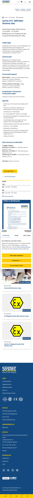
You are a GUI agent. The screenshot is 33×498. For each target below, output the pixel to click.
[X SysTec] (12, 470)
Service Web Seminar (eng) (12, 288)
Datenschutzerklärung (23, 247)
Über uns (4, 390)
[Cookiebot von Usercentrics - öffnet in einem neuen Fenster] (24, 231)
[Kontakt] (18, 2)
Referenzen (5, 427)
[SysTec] (9, 370)
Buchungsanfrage (9, 171)
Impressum (5, 461)
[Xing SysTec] (3, 470)
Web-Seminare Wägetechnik (9, 414)
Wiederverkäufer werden (8, 393)
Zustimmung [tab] (6, 235)
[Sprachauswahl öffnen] (21, 2)
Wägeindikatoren (6, 384)
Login (3, 464)
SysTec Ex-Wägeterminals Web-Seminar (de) (14, 345)
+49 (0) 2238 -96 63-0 (10, 445)
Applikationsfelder (7, 387)
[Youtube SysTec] (17, 470)
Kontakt (4, 450)
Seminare (29, 9)
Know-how (23, 9)
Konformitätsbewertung (8, 419)
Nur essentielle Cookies (16, 265)
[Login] (25, 2)
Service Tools (5, 417)
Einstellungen (15, 260)
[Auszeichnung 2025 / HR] (9, 478)
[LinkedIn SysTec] (8, 470)
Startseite (17, 9)
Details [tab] (16, 235)
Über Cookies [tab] (27, 235)
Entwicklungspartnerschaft (9, 411)
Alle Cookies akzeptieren (16, 255)
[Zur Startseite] (6, 2)
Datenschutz (5, 458)
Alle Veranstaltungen (9, 176)
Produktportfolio (6, 381)
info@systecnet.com (11, 447)
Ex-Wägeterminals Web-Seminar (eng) (16, 316)
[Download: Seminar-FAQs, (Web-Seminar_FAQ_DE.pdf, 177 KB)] (16, 221)
